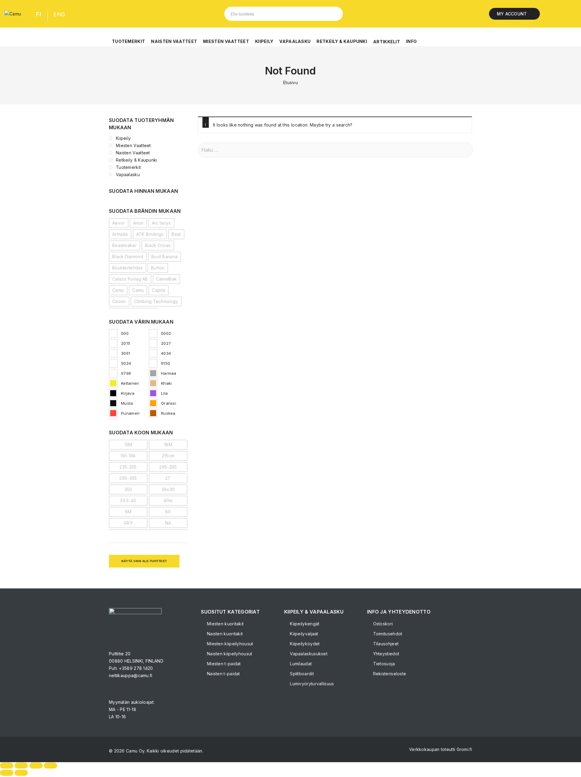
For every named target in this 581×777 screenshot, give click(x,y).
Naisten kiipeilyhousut (229, 653)
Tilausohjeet (385, 643)
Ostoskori (382, 623)
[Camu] (13, 14)
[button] (128, 38)
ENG (59, 14)
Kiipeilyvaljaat (303, 633)
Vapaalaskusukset (308, 653)
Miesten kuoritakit (225, 623)
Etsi (333, 14)
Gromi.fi (464, 749)
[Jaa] (36, 765)
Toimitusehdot (387, 633)
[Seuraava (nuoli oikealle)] (21, 773)
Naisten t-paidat (223, 673)
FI (38, 14)
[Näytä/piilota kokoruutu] (21, 765)
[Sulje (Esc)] (50, 765)
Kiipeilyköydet (304, 643)
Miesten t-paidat (223, 663)
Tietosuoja (383, 663)
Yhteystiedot (385, 653)
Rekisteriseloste (389, 673)
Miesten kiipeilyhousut (229, 643)
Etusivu (290, 82)
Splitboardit (301, 673)
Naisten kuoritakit (224, 633)
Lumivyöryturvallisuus (311, 683)
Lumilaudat (300, 663)
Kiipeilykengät (304, 623)
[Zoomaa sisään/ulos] (6, 765)
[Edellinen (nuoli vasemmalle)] (6, 773)
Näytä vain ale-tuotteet (144, 561)
